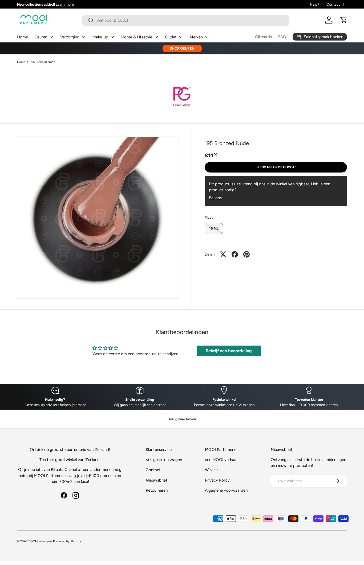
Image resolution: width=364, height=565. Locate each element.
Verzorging (69, 37)
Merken (196, 37)
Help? (314, 4)
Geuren (40, 37)
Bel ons (215, 197)
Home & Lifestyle (136, 37)
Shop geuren (182, 48)
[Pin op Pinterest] (246, 254)
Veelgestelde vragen (164, 459)
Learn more (65, 4)
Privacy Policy (217, 480)
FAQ (282, 36)
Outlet (171, 37)
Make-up (100, 37)
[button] (344, 20)
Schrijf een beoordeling (229, 350)
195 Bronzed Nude (42, 62)
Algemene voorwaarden (226, 490)
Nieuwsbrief (156, 480)
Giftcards (263, 36)
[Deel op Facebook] (235, 254)
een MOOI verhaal (221, 459)
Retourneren (157, 490)
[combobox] (186, 20)
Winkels (211, 469)
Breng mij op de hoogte (276, 167)
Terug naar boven (182, 419)
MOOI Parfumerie (40, 541)
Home (22, 37)
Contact (333, 4)
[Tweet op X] (223, 254)
